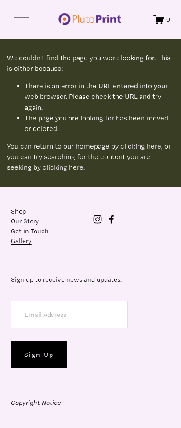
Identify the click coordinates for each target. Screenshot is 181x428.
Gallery (21, 241)
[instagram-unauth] (97, 219)
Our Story (25, 221)
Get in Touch (30, 231)
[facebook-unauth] (111, 219)
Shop (18, 211)
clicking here (140, 146)
